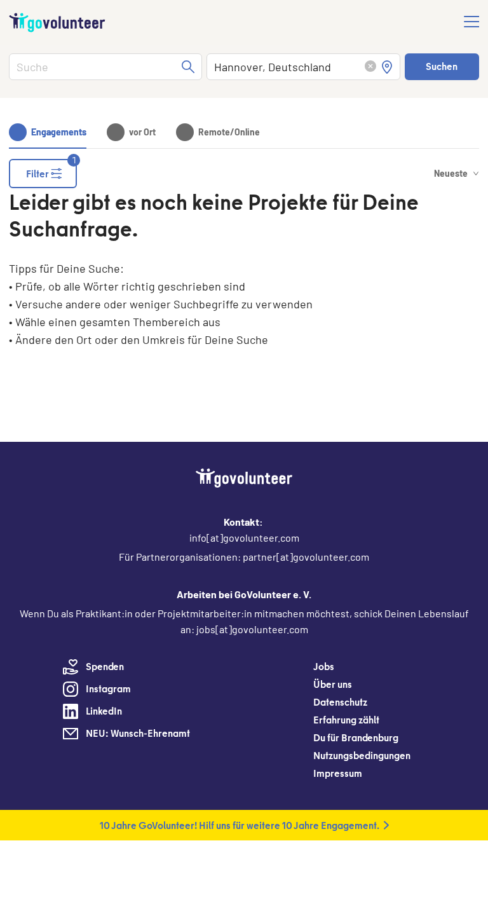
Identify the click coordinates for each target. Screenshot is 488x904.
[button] (370, 67)
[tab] (47, 132)
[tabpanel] (244, 280)
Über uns (332, 684)
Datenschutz (340, 702)
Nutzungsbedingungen (361, 755)
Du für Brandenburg (355, 737)
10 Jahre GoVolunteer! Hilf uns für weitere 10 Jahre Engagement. (239, 825)
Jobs (323, 666)
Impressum (337, 773)
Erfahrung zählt (346, 720)
